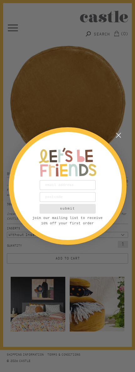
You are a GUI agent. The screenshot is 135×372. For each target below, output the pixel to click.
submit (67, 209)
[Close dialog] (118, 135)
